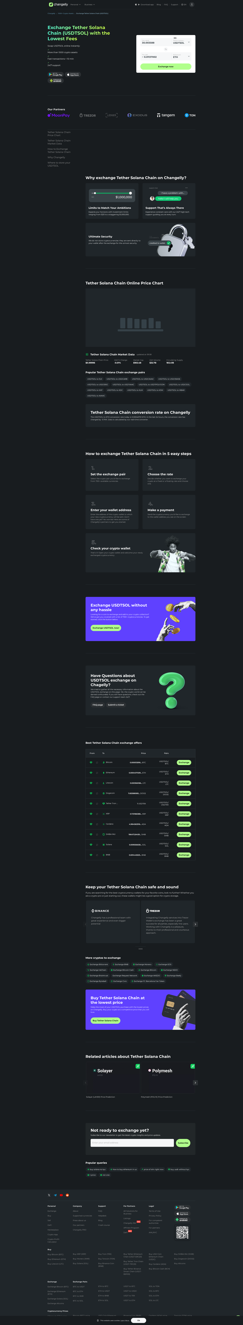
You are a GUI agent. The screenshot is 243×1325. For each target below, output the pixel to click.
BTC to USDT (79, 1287)
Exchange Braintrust (97, 975)
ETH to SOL (103, 1300)
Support (174, 4)
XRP (108, 814)
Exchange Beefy (173, 975)
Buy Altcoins (179, 1263)
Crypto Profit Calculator (53, 1240)
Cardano (109, 824)
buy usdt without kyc (178, 1169)
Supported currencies (82, 1216)
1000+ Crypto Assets (66, 13)
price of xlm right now (152, 1169)
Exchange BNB (120, 964)
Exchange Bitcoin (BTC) (58, 1287)
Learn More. (124, 1320)
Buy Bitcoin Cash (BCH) (159, 1269)
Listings (127, 1218)
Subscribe (183, 1143)
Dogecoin (110, 793)
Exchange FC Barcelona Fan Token (147, 981)
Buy (49, 1216)
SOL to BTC (154, 1291)
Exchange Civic (119, 981)
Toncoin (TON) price (183, 1315)
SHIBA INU (110, 834)
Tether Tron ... (112, 803)
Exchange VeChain (96, 970)
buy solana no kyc (96, 1169)
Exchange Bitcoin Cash (122, 970)
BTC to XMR (78, 1296)
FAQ (166, 4)
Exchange (184, 762)
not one (104, 1175)
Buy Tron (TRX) (105, 1254)
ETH (144, 773)
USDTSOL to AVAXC (96, 396)
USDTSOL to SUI (94, 379)
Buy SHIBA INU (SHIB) (184, 1254)
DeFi (50, 1225)
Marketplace (53, 1230)
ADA (143, 824)
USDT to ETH (129, 1300)
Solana (109, 844)
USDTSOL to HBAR (176, 390)
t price (91, 1175)
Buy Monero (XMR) (81, 1259)
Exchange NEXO (169, 970)
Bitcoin (109, 762)
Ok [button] (138, 1320)
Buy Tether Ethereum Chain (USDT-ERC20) (133, 1255)
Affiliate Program (131, 1228)
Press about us (79, 1220)
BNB (108, 855)
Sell (49, 1220)
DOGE (143, 793)
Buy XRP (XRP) (79, 1254)
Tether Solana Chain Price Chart (59, 134)
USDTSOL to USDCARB (117, 379)
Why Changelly (56, 157)
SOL (144, 845)
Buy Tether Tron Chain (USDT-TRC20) (133, 1262)
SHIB (143, 834)
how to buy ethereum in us (123, 1169)
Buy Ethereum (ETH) (57, 1259)
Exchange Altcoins (56, 1303)
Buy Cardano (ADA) (157, 1264)
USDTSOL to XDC (115, 390)
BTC (144, 762)
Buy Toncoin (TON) (106, 1259)
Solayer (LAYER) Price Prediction (100, 1097)
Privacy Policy (155, 1216)
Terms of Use (154, 1211)
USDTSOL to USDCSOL (179, 384)
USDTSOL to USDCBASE (169, 379)
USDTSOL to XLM (135, 390)
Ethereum (110, 772)
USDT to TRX (129, 1296)
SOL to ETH (154, 1296)
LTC (144, 783)
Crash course (104, 1225)
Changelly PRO (79, 1230)
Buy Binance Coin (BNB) (106, 1264)
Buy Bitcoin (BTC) (56, 1254)
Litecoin (109, 783)
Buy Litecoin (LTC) (56, 1264)
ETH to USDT (104, 1291)
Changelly (51, 13)
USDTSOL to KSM (155, 390)
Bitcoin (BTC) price (81, 1315)
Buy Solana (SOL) (80, 1263)
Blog (159, 4)
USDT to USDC (130, 1291)
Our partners (78, 1225)
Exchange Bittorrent (97, 964)
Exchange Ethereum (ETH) (57, 1292)
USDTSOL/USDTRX (164, 803)
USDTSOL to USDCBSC (97, 384)
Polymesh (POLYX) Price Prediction (156, 1097)
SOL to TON (154, 1286)
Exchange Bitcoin (147, 970)
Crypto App (53, 1234)
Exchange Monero (142, 964)
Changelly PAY (130, 1223)
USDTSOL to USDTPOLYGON (152, 384)
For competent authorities (155, 1221)
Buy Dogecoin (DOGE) (184, 1259)
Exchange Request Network (125, 975)
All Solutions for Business (131, 1212)
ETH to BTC (103, 1286)
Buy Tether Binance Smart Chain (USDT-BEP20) (132, 1271)
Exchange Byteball (96, 981)
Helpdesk (102, 1216)
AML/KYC (153, 1232)
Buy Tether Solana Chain (105, 1020)
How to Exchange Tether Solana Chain (59, 150)
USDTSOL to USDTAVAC (123, 384)
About (75, 1211)
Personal (74, 4)
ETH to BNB (103, 1296)
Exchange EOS (163, 964)
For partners (154, 1228)
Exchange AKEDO (151, 975)
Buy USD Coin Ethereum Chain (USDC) (156, 1257)
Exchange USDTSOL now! (106, 628)
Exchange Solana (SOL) (58, 1299)
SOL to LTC (154, 1300)
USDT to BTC (129, 1286)
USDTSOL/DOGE (164, 793)
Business (88, 4)
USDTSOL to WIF (95, 390)
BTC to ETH (78, 1291)
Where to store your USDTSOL (59, 164)
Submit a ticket (116, 705)
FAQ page (98, 705)
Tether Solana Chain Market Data (59, 142)
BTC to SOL (78, 1301)
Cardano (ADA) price (158, 1315)
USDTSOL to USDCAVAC (143, 379)
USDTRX (142, 803)
